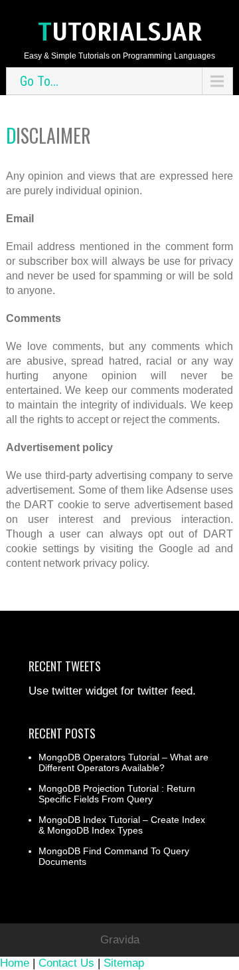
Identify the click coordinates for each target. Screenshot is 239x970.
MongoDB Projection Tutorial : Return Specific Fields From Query (117, 793)
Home (14, 963)
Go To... (39, 81)
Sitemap (124, 963)
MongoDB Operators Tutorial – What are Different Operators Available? (123, 762)
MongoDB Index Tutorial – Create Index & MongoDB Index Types (122, 825)
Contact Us (66, 963)
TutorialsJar (120, 32)
